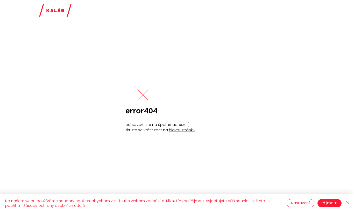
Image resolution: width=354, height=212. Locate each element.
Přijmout (329, 203)
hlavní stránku (182, 130)
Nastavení (300, 203)
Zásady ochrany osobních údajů (54, 205)
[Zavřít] (348, 203)
